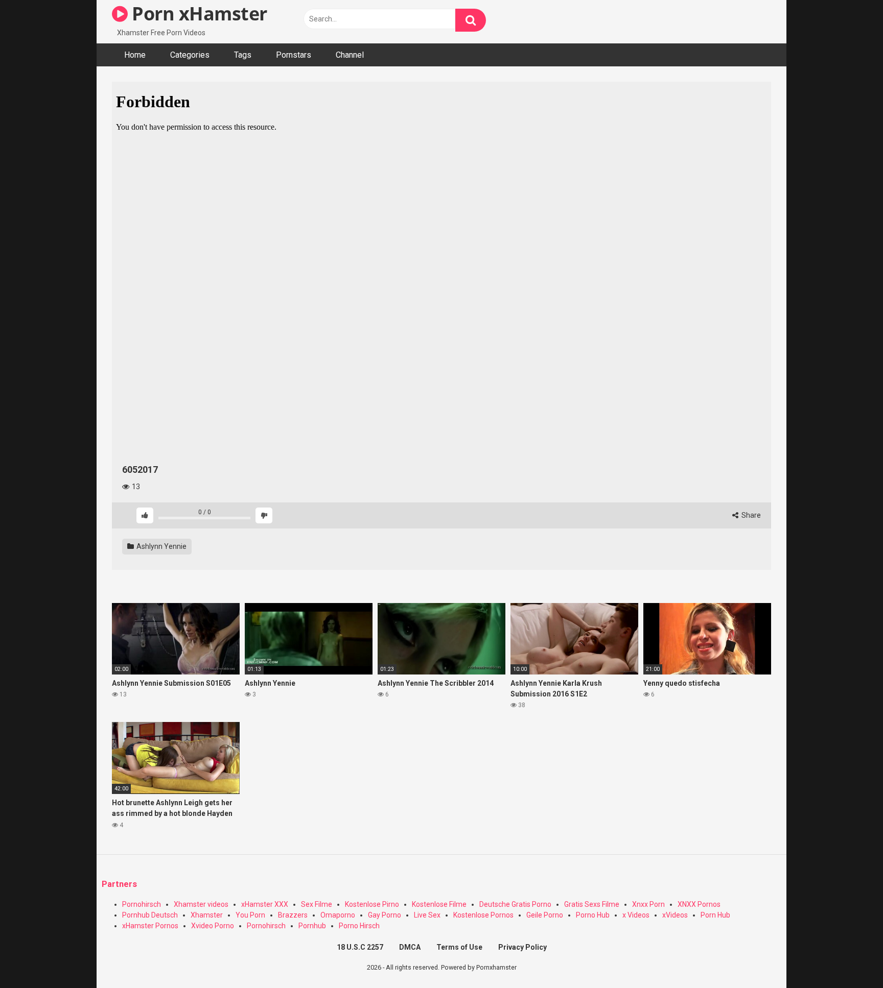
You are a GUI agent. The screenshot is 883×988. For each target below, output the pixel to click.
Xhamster (207, 915)
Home (135, 55)
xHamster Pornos (150, 926)
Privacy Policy (522, 947)
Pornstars (293, 55)
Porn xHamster (197, 13)
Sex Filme (316, 904)
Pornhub (312, 926)
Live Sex (427, 915)
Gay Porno (384, 915)
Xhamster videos (201, 904)
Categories (190, 55)
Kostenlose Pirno (372, 904)
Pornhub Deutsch (150, 915)
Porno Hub (593, 915)
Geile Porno (544, 915)
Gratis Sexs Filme (591, 904)
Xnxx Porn (648, 904)
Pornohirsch (141, 904)
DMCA (410, 947)
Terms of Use (459, 947)
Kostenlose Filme (439, 904)
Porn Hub (715, 915)
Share (750, 515)
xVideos (675, 915)
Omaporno (337, 915)
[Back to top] (849, 957)
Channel (350, 55)
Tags (242, 55)
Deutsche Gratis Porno (515, 904)
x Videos (635, 915)
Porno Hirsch (359, 926)
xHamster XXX (264, 904)
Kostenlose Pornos (483, 915)
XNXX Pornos (699, 904)
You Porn (250, 915)
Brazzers (293, 915)
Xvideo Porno (212, 926)
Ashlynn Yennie (161, 546)
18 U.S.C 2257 (360, 947)
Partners (119, 884)
